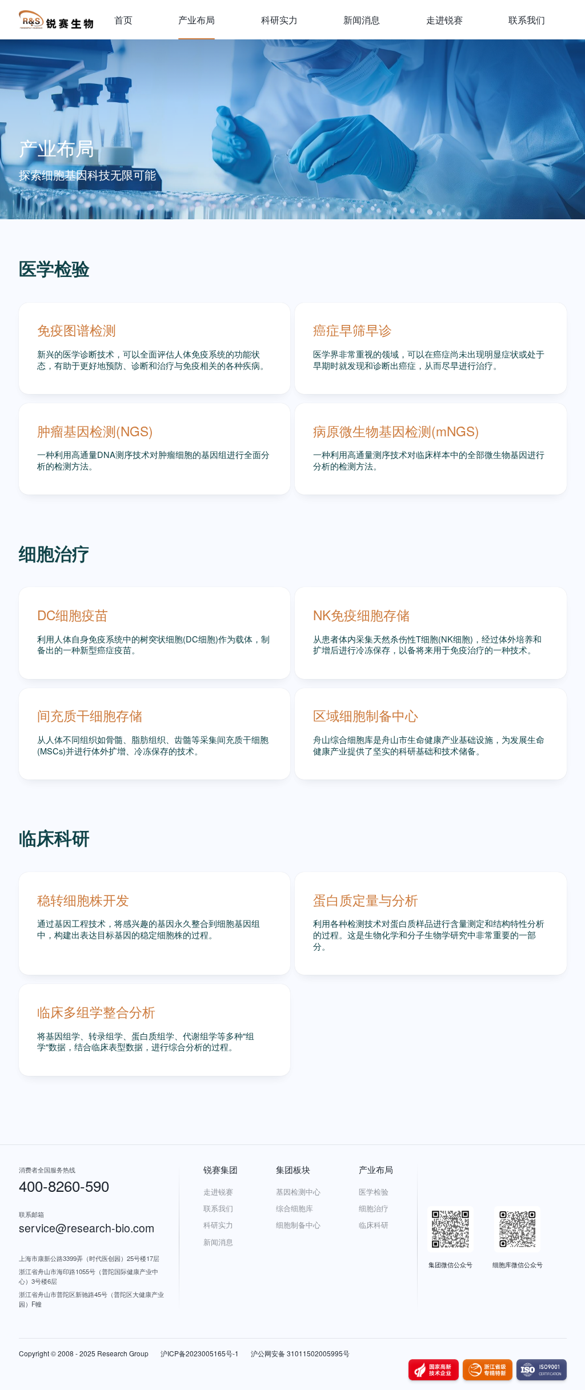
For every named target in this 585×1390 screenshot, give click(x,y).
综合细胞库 (294, 1208)
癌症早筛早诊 (352, 329)
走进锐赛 (444, 19)
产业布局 (196, 19)
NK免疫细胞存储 (361, 614)
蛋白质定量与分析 (365, 899)
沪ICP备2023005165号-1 (200, 1353)
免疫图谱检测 (76, 329)
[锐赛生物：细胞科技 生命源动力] (56, 19)
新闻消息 (361, 19)
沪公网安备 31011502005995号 (300, 1353)
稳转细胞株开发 (83, 899)
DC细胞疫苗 (72, 614)
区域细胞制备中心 (365, 715)
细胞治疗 (373, 1208)
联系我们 (526, 19)
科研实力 (279, 19)
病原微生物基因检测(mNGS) (396, 430)
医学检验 (373, 1191)
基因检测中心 (298, 1191)
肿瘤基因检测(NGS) (95, 430)
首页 (123, 19)
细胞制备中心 (298, 1224)
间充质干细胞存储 (89, 715)
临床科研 (373, 1224)
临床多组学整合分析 (96, 1011)
